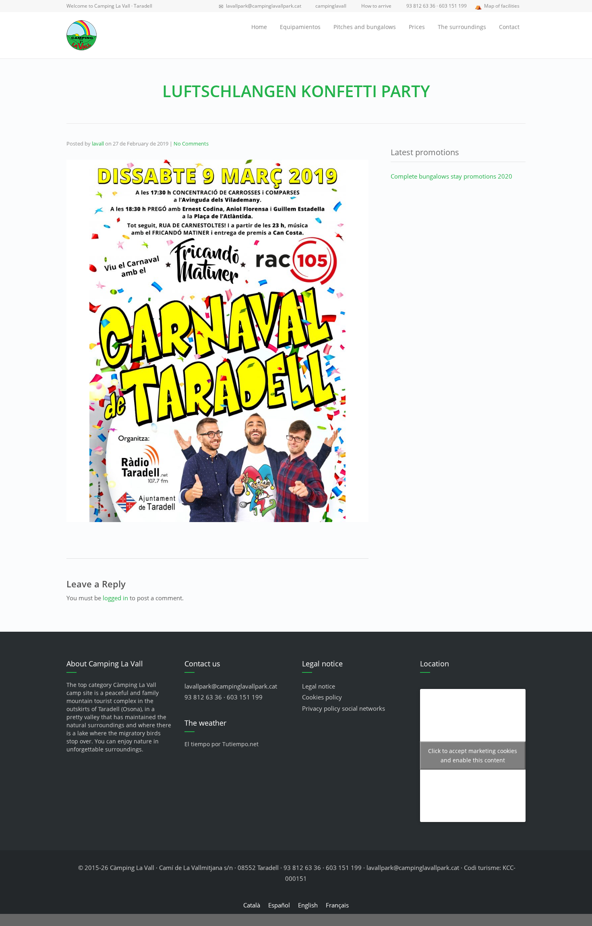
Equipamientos (300, 27)
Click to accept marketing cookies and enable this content (472, 755)
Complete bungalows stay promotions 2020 (451, 176)
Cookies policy (322, 697)
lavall (98, 143)
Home (259, 27)
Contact (509, 27)
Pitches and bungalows (364, 27)
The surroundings (462, 27)
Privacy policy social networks (343, 708)
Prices (417, 27)
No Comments (191, 143)
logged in (115, 598)
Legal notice (318, 686)
